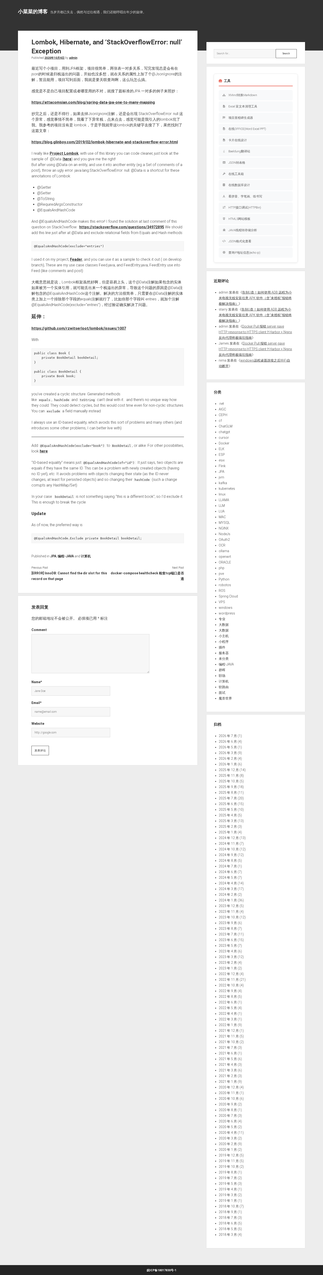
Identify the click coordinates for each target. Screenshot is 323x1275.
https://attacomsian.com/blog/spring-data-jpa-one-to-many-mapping (93, 102)
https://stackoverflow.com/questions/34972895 (121, 227)
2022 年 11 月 (229, 979)
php (221, 568)
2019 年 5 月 (228, 1183)
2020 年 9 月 (228, 1104)
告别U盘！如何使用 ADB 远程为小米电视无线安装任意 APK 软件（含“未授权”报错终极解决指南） (255, 298)
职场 (222, 676)
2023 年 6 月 (228, 940)
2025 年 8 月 (228, 792)
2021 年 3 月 (228, 1070)
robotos (225, 585)
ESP (222, 454)
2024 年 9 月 (228, 855)
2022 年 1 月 (228, 1025)
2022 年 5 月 (228, 1008)
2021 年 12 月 (229, 1030)
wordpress (227, 613)
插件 (222, 647)
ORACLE (225, 562)
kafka (223, 483)
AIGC (222, 409)
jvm (221, 477)
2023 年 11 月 (229, 911)
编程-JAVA (66, 556)
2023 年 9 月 (228, 923)
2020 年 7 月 (228, 1115)
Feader (76, 259)
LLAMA (224, 500)
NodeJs (224, 534)
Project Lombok (64, 153)
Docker (224, 443)
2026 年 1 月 (228, 764)
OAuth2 (224, 540)
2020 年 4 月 (228, 1132)
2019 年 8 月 (228, 1172)
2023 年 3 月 (228, 957)
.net (221, 403)
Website (37, 723)
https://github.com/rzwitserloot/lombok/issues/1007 (78, 328)
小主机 (224, 636)
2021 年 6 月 (228, 1053)
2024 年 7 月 (228, 866)
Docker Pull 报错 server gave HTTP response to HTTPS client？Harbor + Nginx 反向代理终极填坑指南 (255, 332)
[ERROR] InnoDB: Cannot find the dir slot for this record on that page (69, 576)
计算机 (86, 556)
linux (222, 494)
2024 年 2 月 (228, 894)
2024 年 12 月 (229, 838)
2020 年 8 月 (228, 1110)
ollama (224, 551)
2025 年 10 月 (229, 781)
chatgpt (224, 432)
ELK (221, 449)
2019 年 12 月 (229, 1155)
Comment (39, 630)
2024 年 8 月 (228, 860)
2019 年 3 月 (228, 1195)
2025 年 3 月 (228, 821)
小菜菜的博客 (33, 11)
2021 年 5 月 (228, 1059)
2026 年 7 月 (228, 736)
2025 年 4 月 (228, 815)
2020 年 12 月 (229, 1087)
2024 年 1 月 (228, 900)
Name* (36, 682)
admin (73, 58)
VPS (222, 602)
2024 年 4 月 (228, 883)
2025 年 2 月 (228, 826)
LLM (222, 505)
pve (221, 574)
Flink (222, 466)
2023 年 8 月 (228, 928)
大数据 (224, 625)
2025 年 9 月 (228, 787)
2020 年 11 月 (229, 1093)
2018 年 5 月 (228, 1229)
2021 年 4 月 (228, 1064)
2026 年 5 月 (228, 747)
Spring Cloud (228, 596)
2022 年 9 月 (228, 991)
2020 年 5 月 (228, 1127)
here (67, 159)
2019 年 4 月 (228, 1189)
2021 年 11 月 (229, 1036)
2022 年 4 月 (228, 1013)
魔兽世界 (225, 698)
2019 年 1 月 (228, 1201)
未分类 (224, 659)
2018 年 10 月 (229, 1206)
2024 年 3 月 (228, 889)
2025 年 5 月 (228, 809)
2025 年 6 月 (228, 804)
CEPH (223, 415)
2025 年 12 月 (229, 770)
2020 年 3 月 (228, 1138)
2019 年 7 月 (228, 1178)
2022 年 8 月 (228, 996)
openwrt (225, 557)
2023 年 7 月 (228, 934)
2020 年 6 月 (228, 1121)
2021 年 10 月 (229, 1042)
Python (224, 579)
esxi (222, 460)
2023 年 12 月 (229, 906)
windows (225, 608)
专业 (222, 619)
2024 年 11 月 (229, 843)
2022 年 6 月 (228, 1002)
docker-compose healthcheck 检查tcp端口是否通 (147, 576)
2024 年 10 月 (229, 849)
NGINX (224, 528)
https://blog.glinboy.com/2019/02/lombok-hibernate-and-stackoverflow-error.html (104, 142)
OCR (222, 545)
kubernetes (227, 488)
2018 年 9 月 (228, 1212)
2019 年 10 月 (229, 1166)
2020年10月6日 (54, 58)
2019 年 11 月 (229, 1161)
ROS (222, 591)
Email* (36, 703)
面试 (222, 693)
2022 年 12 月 (229, 974)
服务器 (224, 653)
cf (220, 420)
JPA (53, 556)
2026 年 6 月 (228, 741)
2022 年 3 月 (228, 1019)
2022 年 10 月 (229, 985)
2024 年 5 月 (228, 877)
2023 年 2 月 (228, 962)
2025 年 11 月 (229, 775)
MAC (222, 517)
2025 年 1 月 (228, 832)
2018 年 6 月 (228, 1223)
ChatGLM (225, 426)
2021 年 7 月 (228, 1047)
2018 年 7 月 (228, 1218)
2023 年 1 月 (228, 968)
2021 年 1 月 (228, 1081)
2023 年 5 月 (228, 945)
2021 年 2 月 (228, 1076)
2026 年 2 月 (228, 758)
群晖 (222, 670)
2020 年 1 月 (228, 1149)
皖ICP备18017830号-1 (161, 1270)
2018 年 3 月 (228, 1235)
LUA (222, 511)
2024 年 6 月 (228, 872)
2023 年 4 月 (228, 951)
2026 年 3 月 (228, 753)
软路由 (224, 687)
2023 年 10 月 (229, 917)
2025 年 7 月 (228, 798)
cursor (224, 437)
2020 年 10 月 (229, 1098)
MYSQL (224, 522)
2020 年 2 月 (228, 1144)
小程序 (224, 642)
